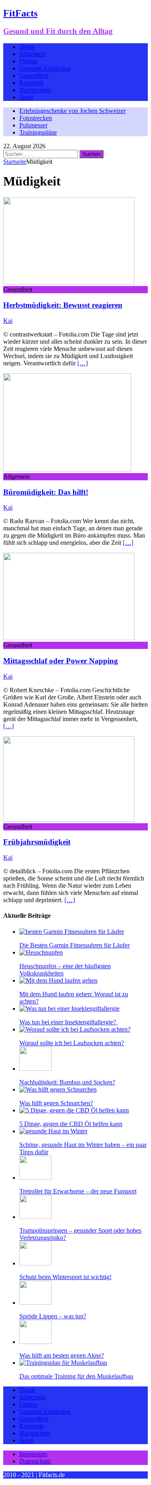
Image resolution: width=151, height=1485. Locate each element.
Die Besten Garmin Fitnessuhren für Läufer (74, 945)
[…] (82, 363)
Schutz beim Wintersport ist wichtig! (65, 1276)
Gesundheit (33, 75)
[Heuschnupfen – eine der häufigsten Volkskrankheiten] (41, 952)
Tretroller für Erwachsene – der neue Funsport (78, 1191)
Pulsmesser (33, 125)
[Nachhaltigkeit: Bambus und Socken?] (35, 1068)
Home (27, 46)
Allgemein (32, 53)
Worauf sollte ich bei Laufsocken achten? (71, 1043)
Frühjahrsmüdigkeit (36, 842)
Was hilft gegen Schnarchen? (56, 1103)
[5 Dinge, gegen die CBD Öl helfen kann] (74, 1110)
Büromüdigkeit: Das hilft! (45, 492)
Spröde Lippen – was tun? (52, 1316)
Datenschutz (35, 1461)
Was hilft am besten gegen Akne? (61, 1355)
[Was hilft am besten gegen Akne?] (35, 1341)
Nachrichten (34, 90)
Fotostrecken (35, 118)
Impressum (33, 1454)
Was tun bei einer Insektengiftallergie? (68, 1022)
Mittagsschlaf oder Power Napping (60, 661)
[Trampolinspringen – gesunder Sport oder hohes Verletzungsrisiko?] (35, 1216)
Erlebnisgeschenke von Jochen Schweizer (72, 110)
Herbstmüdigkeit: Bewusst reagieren (62, 305)
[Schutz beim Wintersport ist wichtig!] (35, 1263)
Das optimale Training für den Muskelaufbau (76, 1376)
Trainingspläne (38, 132)
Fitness (28, 61)
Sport (26, 97)
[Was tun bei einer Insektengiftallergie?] (69, 1008)
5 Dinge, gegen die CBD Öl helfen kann (70, 1123)
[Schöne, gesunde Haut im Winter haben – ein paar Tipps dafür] (53, 1131)
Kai (7, 320)
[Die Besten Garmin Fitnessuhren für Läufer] (71, 931)
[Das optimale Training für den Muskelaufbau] (63, 1362)
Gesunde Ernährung (44, 68)
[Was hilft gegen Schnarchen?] (58, 1089)
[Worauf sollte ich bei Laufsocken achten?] (74, 1029)
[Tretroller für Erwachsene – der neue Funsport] (35, 1177)
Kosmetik (31, 82)
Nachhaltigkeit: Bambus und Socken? (67, 1082)
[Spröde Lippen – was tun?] (35, 1302)
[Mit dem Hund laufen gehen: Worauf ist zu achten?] (58, 980)
